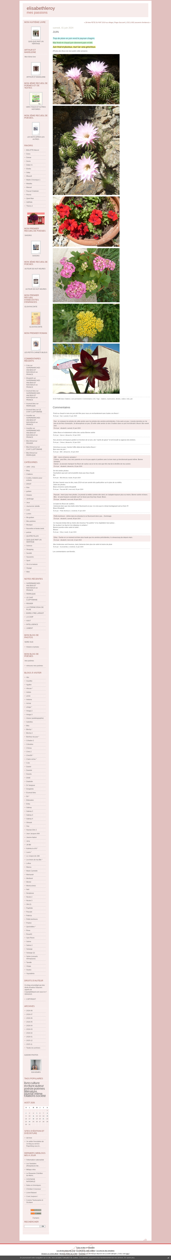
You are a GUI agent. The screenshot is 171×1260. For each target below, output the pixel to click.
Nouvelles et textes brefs (35, 528)
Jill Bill (28, 845)
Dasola (29, 774)
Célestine (29, 744)
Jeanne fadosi (31, 837)
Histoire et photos (32, 647)
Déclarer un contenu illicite (49, 1254)
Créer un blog (80, 1247)
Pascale (29, 912)
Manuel (29, 187)
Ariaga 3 (29, 715)
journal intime (33, 1093)
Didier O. (29, 165)
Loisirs (28, 514)
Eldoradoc (30, 800)
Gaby (28, 172)
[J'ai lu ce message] (168, 1258)
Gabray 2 (29, 811)
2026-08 (29, 1011)
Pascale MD (64, 489)
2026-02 (29, 1033)
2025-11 (29, 1044)
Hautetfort (91, 1247)
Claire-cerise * (31, 759)
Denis (28, 161)
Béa (27, 726)
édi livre (29, 1138)
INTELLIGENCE (32, 624)
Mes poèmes (31, 521)
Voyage (29, 568)
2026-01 (29, 1037)
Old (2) (28, 904)
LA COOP (29, 617)
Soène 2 (29, 945)
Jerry (28, 841)
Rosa (28, 930)
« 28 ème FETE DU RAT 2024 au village (98, 22)
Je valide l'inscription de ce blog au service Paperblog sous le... (35, 1144)
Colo (28, 365)
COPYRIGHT (31, 999)
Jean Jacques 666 (33, 834)
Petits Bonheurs (65, 511)
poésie (28, 532)
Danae (28, 157)
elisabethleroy (41, 8)
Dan (61, 416)
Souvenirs (30, 557)
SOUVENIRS (36, 1072)
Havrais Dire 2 (31, 830)
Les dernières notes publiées (86, 1250)
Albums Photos (31, 1055)
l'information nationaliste (35, 1160)
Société (29, 553)
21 (43, 1119)
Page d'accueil (119, 22)
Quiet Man (30, 198)
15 (47, 1116)
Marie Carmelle (32, 871)
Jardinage (30, 499)
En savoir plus (129, 1258)
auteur (39, 1086)
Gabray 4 (29, 819)
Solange (29, 949)
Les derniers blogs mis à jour (66, 1250)
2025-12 (29, 1040)
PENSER (29, 443)
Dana (28, 154)
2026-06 (29, 1018)
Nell (27, 889)
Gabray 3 (29, 815)
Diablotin (29, 781)
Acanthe (29, 415)
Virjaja (28, 966)
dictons (118, 399)
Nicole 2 (29, 897)
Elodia (28, 169)
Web (28, 572)
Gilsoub (29, 822)
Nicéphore (30, 893)
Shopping (29, 549)
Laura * (29, 852)
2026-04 (29, 1026)
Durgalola (30, 789)
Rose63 (29, 934)
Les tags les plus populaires (105, 1250)
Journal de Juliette (33, 506)
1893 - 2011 (30, 467)
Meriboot (29, 878)
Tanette (29, 962)
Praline (29, 923)
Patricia (29, 916)
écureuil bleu (31, 391)
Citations (29, 474)
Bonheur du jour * (32, 737)
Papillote (29, 908)
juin (131, 399)
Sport (28, 561)
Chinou (29, 748)
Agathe (29, 685)
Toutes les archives (33, 1048)
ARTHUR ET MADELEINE (35, 77)
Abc (27, 677)
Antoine (29, 700)
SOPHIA (29, 202)
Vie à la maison (32, 564)
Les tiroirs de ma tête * (34, 860)
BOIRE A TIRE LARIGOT (35, 613)
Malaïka (29, 184)
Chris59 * (29, 755)
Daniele (29, 770)
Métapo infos (31, 1170)
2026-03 (29, 1029)
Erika (28, 804)
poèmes (39, 1088)
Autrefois (29, 722)
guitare (28, 491)
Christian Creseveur (33, 1189)
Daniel (28, 767)
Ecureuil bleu (31, 793)
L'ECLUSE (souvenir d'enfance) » (138, 22)
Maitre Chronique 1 (33, 180)
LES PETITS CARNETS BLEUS (35, 352)
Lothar (28, 863)
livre (27, 1083)
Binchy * (29, 729)
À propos (36, 1218)
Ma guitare (30, 517)
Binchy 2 (29, 733)
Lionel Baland (31, 1193)
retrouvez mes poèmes (34, 666)
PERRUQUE (31, 406)
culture (35, 1083)
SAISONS (35, 256)
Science (29, 546)
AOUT (28, 621)
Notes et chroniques (33, 1185)
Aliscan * (29, 688)
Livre (28, 510)
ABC (61, 452)
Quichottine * (31, 927)
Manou (28, 867)
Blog (28, 471)
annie (28, 696)
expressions (111, 399)
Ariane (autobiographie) (35, 718)
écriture (29, 1086)
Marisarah (30, 875)
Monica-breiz (31, 886)
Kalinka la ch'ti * (32, 848)
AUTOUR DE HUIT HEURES (36, 289)
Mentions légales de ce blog (68, 1254)
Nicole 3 (29, 901)
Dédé (28, 778)
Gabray (29, 807)
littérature (30, 1091)
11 (33, 1116)
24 (29, 1121)
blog (127, 1254)
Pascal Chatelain (32, 191)
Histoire (29, 495)
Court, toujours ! (32, 1196)
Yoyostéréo (30, 973)
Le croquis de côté (33, 856)
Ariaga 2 (29, 711)
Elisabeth (29, 378)
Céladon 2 (30, 740)
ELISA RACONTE (36, 327)
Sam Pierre (30, 938)
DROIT (28, 484)
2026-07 (29, 1014)
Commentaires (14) (89, 399)
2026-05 (29, 1022)
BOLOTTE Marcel (32, 150)
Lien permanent (76, 399)
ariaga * (29, 707)
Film (27, 488)
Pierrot (28, 195)
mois (128, 399)
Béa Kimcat (30, 441)
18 (33, 1119)
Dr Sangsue (30, 785)
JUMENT (29, 628)
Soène (28, 941)
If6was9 (29, 176)
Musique (29, 525)
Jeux (28, 503)
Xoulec (28, 970)
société (41, 1096)
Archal (28, 703)
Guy (27, 826)
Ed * (27, 796)
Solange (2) (30, 953)
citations (30, 1096)
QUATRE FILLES (32, 536)
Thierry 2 (29, 206)
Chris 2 (29, 752)
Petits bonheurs (32, 919)
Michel (28, 882)
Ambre (28, 692)
